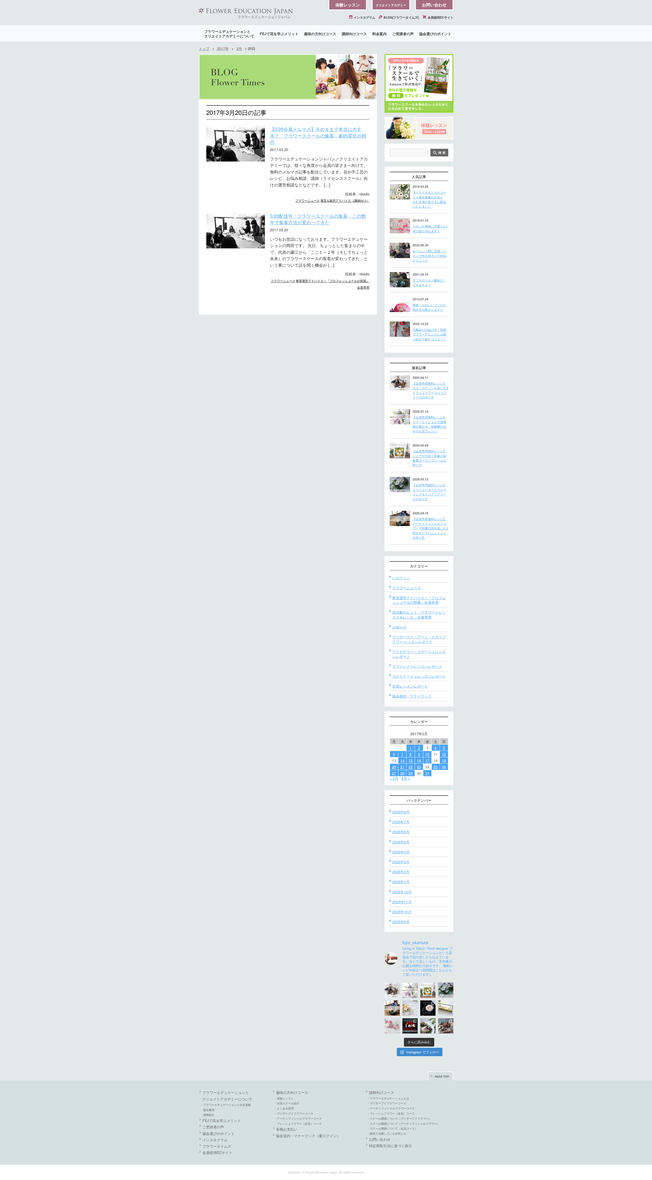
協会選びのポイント (435, 33)
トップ (204, 48)
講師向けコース (354, 33)
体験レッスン (347, 5)
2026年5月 (401, 841)
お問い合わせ (434, 5)
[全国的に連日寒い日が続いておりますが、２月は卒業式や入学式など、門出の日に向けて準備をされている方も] (428, 1008)
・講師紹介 (207, 1114)
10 (427, 754)
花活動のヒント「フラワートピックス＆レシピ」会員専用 (419, 614)
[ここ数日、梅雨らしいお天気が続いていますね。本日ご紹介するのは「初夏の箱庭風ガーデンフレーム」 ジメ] (428, 990)
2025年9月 (401, 921)
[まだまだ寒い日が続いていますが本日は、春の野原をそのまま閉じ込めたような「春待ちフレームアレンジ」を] (445, 1008)
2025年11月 (402, 901)
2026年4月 (401, 851)
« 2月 (394, 778)
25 (435, 766)
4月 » (405, 778)
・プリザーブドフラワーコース (293, 1113)
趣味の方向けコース (320, 33)
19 (444, 760)
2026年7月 (401, 821)
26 (444, 766)
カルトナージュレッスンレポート (419, 676)
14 (402, 760)
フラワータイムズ (216, 1146)
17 (427, 760)
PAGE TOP (442, 1076)
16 (419, 760)
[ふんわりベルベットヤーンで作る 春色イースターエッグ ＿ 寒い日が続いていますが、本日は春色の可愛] (392, 1026)
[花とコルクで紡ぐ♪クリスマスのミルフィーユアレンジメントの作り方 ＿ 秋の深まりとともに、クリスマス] (445, 1026)
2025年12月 (402, 891)
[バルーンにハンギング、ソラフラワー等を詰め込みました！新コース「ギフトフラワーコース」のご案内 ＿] (428, 1026)
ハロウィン (401, 577)
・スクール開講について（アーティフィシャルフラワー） (403, 1123)
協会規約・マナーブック (411, 696)
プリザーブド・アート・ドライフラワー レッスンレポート (419, 639)
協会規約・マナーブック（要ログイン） (308, 1135)
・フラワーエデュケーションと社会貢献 (225, 1105)
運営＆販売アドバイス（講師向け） (344, 200)
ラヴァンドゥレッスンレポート (417, 666)
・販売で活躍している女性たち (386, 1133)
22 (411, 766)
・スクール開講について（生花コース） (392, 1128)
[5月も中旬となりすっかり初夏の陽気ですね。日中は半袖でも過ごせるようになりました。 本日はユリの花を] (445, 990)
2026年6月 (401, 831)
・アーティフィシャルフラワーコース (298, 1118)
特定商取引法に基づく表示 (390, 1145)
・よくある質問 (284, 1108)
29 (411, 773)
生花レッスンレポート (410, 686)
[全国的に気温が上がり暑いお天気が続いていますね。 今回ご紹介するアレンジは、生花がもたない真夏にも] (410, 990)
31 (427, 773)
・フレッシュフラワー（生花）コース (298, 1123)
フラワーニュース (307, 200)
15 (411, 760)
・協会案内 (207, 1110)
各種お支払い (286, 1129)
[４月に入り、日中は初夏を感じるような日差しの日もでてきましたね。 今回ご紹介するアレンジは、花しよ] (392, 1008)
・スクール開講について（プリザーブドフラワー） (399, 1118)
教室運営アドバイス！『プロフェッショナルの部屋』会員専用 (419, 600)
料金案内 (379, 33)
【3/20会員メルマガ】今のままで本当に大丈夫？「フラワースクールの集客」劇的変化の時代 (318, 135)
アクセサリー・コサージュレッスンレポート (419, 654)
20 (394, 766)
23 (419, 766)
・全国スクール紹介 (286, 1103)
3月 (239, 48)
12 (444, 754)
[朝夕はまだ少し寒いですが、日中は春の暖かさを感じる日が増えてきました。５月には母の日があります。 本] (410, 1008)
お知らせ (399, 626)
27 (394, 773)
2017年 (223, 48)
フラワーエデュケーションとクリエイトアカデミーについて (229, 33)
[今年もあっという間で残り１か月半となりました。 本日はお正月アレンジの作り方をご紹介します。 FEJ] (410, 1026)
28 (402, 773)
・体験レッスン (284, 1098)
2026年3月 (401, 861)
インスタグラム (364, 17)
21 (402, 766)
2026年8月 (401, 811)
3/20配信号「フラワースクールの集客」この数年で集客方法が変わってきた (318, 219)
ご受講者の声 (403, 33)
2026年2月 (401, 871)
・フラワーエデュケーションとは (388, 1098)
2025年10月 (402, 911)
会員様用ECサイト (440, 17)
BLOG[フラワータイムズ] (401, 17)
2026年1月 (401, 881)
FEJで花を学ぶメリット (279, 33)
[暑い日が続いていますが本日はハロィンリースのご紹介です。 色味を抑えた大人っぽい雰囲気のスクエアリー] (392, 990)
